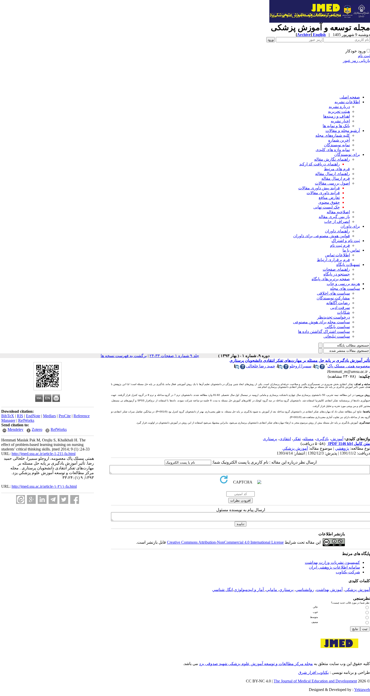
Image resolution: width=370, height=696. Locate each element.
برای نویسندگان (347, 154)
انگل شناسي (222, 589)
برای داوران (350, 226)
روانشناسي (304, 589)
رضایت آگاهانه (338, 303)
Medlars (49, 416)
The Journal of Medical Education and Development (315, 681)
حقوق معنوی (329, 202)
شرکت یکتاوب (348, 572)
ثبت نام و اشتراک (345, 240)
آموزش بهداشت (329, 589)
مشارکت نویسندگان (333, 298)
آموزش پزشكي (295, 448)
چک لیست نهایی (326, 207)
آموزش (337, 439)
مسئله (308, 439)
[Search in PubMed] (316, 368)
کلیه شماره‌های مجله (332, 135)
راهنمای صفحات (336, 269)
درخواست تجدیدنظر (333, 317)
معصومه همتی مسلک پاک (348, 366)
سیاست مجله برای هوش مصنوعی (321, 322)
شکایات (343, 312)
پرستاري (286, 589)
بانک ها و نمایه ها (336, 126)
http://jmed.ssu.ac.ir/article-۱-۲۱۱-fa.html (44, 486)
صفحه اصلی (350, 97)
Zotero (37, 429)
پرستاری (270, 439)
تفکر (297, 439)
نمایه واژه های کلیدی (333, 150)
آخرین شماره (339, 140)
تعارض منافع (329, 197)
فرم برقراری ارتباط (333, 260)
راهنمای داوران (337, 231)
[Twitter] (63, 499)
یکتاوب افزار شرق (313, 672)
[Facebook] (74, 499)
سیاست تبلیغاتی (336, 336)
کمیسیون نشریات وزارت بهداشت (332, 562)
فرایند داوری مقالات (323, 193)
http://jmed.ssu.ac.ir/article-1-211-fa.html (44, 453)
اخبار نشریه (340, 121)
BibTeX (7, 416)
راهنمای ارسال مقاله (332, 173)
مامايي (272, 589)
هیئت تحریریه (339, 111)
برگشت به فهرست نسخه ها (124, 356)
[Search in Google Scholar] (322, 368)
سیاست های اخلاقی (333, 293)
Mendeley (15, 429)
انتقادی (285, 439)
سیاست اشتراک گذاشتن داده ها (324, 331)
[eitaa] (20, 499)
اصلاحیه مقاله (338, 212)
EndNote (33, 416)
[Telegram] (53, 499)
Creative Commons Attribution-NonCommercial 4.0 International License (225, 542)
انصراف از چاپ (337, 221)
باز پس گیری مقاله (334, 217)
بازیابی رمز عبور (356, 60)
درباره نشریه (339, 107)
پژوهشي (342, 448)
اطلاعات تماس (337, 255)
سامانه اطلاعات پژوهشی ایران (334, 567)
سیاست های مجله (345, 288)
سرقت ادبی (340, 307)
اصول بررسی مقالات (332, 183)
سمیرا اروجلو (300, 366)
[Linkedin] (42, 499)
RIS (20, 416)
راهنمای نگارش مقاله (332, 159)
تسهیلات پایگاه (348, 264)
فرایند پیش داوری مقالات (319, 188)
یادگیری (322, 439)
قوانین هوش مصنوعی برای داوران (321, 236)
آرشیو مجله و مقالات (342, 130)
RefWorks (26, 420)
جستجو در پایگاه (336, 274)
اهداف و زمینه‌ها (336, 116)
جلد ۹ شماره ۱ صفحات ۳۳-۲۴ (174, 356)
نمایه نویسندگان (337, 145)
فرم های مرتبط (337, 169)
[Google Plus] (31, 499)
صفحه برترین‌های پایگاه (331, 279)
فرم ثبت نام (340, 245)
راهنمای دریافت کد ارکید (319, 164)
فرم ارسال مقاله (335, 178)
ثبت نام (364, 56)
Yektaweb (362, 689)
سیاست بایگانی (337, 327)
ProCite (65, 416)
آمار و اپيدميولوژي (249, 589)
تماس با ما (351, 250)
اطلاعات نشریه (347, 102)
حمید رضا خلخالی (260, 366)
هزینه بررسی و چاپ (343, 284)
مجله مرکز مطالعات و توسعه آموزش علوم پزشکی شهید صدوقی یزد (256, 664)
